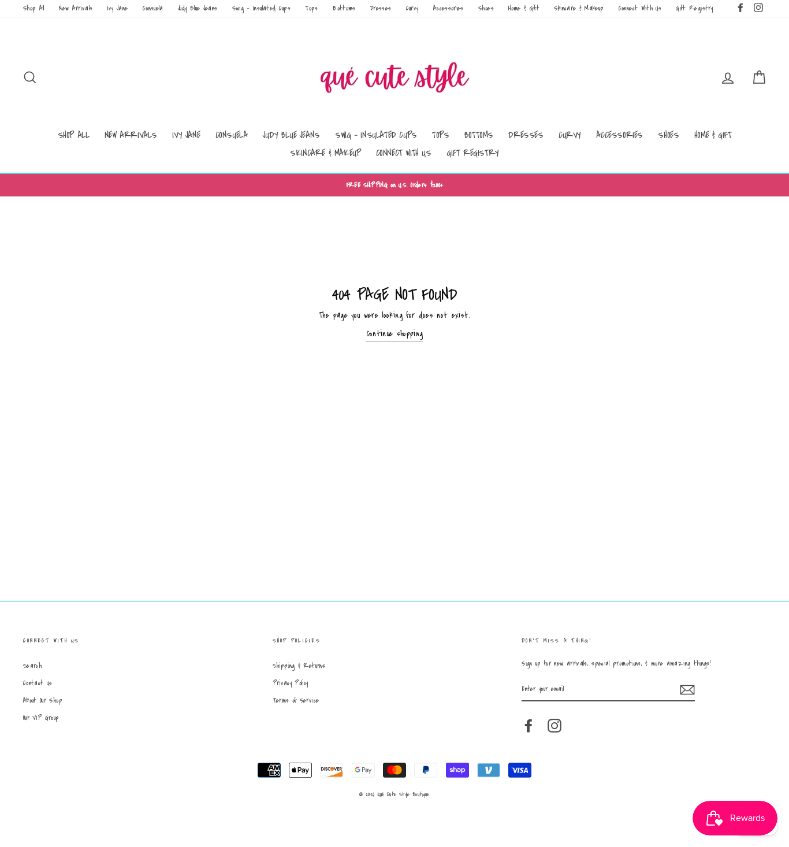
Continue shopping (394, 334)
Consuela (153, 8)
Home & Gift (523, 8)
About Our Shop (42, 700)
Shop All (33, 8)
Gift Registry (694, 8)
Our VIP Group (41, 718)
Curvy (412, 8)
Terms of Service (296, 700)
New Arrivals (75, 8)
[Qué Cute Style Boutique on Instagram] (554, 726)
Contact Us (38, 683)
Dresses (380, 8)
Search (32, 666)
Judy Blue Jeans (197, 8)
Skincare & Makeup (579, 8)
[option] (394, 185)
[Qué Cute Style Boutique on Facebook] (528, 726)
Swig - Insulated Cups (261, 8)
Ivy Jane (117, 8)
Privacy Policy (290, 683)
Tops (311, 8)
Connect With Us (640, 8)
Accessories (448, 8)
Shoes (486, 8)
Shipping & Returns (299, 666)
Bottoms (344, 8)
